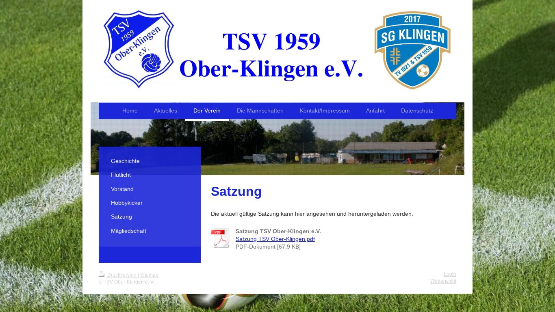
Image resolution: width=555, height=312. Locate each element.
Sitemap (149, 275)
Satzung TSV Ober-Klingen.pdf (275, 239)
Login (450, 274)
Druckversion (122, 275)
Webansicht (443, 281)
